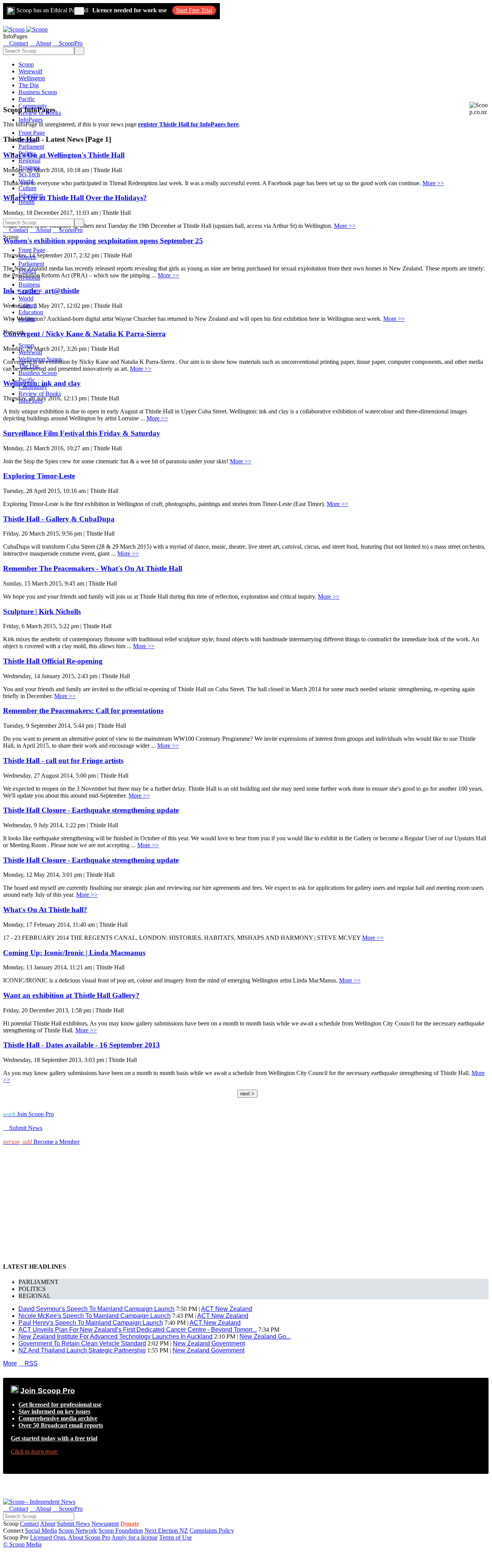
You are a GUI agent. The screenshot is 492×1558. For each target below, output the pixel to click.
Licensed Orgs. (48, 1537)
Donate (129, 1523)
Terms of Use (175, 1537)
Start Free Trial (194, 10)
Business (29, 167)
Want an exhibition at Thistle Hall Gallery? (71, 995)
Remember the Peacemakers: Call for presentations (83, 711)
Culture (27, 188)
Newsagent (105, 1523)
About (47, 1523)
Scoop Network (77, 1530)
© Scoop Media (22, 1544)
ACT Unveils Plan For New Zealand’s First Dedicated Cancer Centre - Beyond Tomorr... (137, 1329)
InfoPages (30, 119)
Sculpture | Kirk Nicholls (42, 611)
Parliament (31, 146)
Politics (27, 153)
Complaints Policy (211, 1530)
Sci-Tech (29, 174)
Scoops (27, 139)
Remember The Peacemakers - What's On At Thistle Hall (92, 568)
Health (26, 202)
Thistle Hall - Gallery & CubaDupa (59, 519)
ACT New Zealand (226, 1309)
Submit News (73, 1523)
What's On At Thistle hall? (45, 910)
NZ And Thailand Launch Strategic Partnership (82, 1350)
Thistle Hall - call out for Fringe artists (63, 761)
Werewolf (30, 71)
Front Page (31, 132)
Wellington (31, 78)
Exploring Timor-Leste (39, 476)
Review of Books (39, 113)
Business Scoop (37, 92)
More (10, 1363)
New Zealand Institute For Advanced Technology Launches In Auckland (115, 1336)
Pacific (26, 99)
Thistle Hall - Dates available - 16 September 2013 (81, 1045)
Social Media (41, 1530)
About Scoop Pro (89, 1537)
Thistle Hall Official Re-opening (53, 661)
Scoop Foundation (120, 1530)
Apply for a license (134, 1537)
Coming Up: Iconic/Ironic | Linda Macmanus (74, 953)
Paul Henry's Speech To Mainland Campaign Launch (90, 1322)
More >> (433, 183)
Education (30, 195)
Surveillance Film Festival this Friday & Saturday (81, 433)
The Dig (28, 85)
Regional (29, 160)
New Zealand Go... (265, 1336)
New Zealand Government (209, 1343)
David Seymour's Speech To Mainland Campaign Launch (96, 1309)
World (25, 181)
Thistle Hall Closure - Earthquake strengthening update (91, 810)
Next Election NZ (166, 1530)
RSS (28, 1363)
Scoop (26, 64)
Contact (29, 1523)
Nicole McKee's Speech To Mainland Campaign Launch (94, 1315)
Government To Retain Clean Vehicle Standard (82, 1343)
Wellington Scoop (40, 359)
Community (32, 106)
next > (247, 1094)
